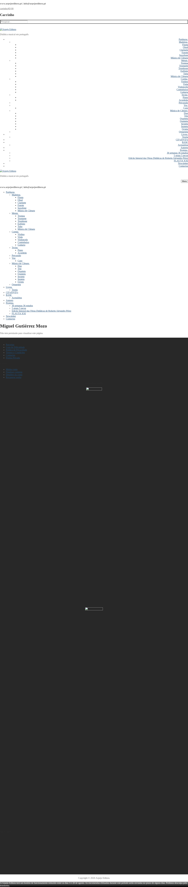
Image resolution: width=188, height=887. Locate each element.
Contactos (10, 355)
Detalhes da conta (14, 374)
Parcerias (10, 344)
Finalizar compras (14, 372)
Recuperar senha (13, 377)
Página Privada (13, 358)
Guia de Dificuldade (15, 347)
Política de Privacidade (16, 350)
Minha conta (11, 369)
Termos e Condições (15, 352)
